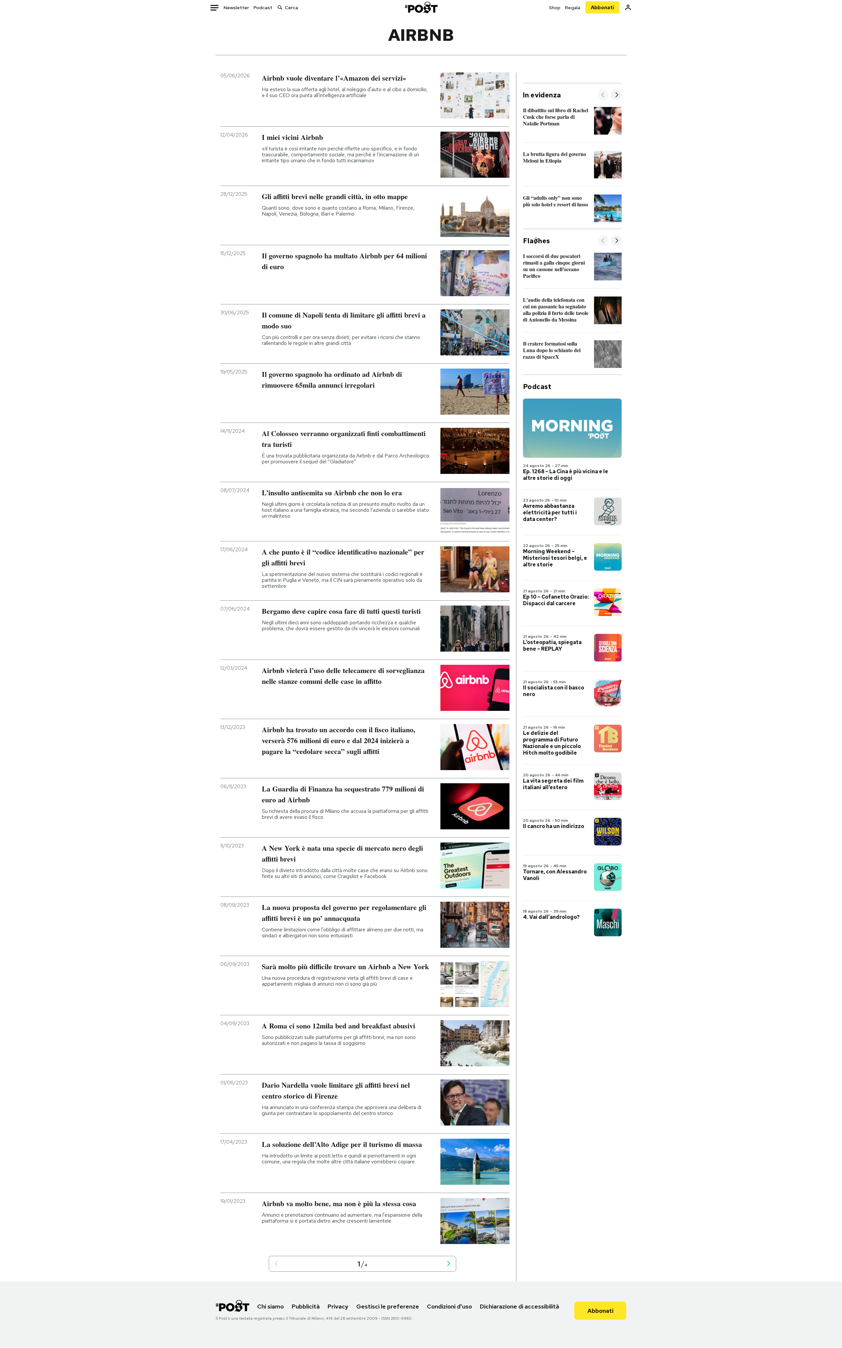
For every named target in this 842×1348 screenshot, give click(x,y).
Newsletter (236, 8)
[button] (276, 1263)
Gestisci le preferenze (387, 1306)
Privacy (338, 1306)
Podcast (263, 8)
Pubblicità (306, 1306)
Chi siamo (270, 1306)
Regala (572, 8)
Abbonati (602, 7)
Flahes (536, 241)
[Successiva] (616, 95)
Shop (554, 8)
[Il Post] (421, 7)
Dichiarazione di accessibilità (519, 1306)
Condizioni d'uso (449, 1306)
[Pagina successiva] (449, 1263)
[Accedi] (628, 7)
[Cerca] (280, 7)
